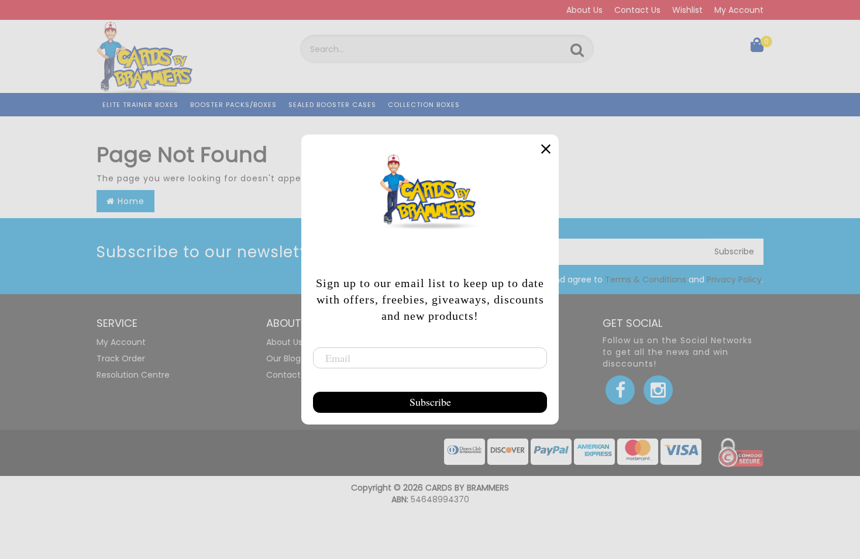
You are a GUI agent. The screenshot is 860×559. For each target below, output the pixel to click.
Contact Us (637, 10)
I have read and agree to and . (632, 279)
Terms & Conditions (645, 279)
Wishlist (687, 10)
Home (130, 201)
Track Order (121, 358)
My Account (738, 10)
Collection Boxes (424, 104)
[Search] (577, 50)
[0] (757, 47)
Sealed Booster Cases (332, 104)
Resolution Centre (133, 375)
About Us (584, 10)
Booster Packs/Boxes (233, 104)
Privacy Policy (734, 279)
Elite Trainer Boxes (140, 104)
